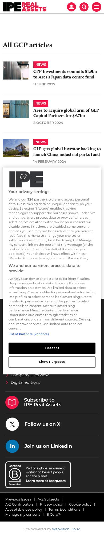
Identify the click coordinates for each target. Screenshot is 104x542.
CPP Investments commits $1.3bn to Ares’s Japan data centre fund (65, 74)
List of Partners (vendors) (29, 334)
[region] (52, 271)
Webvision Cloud (66, 529)
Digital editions (25, 382)
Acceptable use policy (23, 509)
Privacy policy (51, 504)
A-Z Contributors (19, 504)
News (40, 64)
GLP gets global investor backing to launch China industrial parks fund (67, 151)
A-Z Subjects (48, 499)
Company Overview (30, 375)
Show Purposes (52, 362)
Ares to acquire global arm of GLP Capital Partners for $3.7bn (66, 113)
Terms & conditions (64, 509)
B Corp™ (54, 514)
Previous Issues (18, 499)
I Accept (52, 348)
